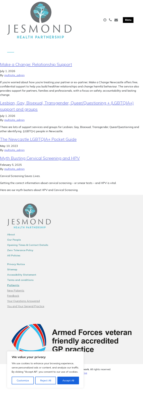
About (11, 234)
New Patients (15, 290)
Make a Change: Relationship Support (36, 64)
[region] (45, 369)
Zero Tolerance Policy (20, 250)
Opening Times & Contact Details (27, 245)
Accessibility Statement (21, 274)
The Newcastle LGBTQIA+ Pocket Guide (38, 139)
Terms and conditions (20, 280)
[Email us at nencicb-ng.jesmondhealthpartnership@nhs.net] (116, 20)
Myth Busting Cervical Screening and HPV (40, 158)
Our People (14, 239)
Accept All (68, 380)
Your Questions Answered (23, 301)
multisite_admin (14, 75)
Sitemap (12, 269)
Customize (23, 380)
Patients (13, 285)
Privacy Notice (16, 264)
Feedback (13, 295)
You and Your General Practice (25, 306)
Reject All (45, 380)
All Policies (13, 255)
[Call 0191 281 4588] (111, 20)
